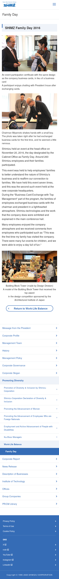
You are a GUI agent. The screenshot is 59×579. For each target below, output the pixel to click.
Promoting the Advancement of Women (22, 408)
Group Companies (11, 496)
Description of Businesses (15, 473)
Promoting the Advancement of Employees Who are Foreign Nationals (27, 417)
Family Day (11, 451)
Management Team (12, 343)
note (5, 549)
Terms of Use (8, 526)
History (5, 350)
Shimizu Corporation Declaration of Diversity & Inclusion (25, 400)
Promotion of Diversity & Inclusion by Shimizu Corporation (25, 389)
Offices (5, 488)
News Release (9, 466)
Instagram (7, 559)
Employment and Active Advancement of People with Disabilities (28, 428)
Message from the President (16, 328)
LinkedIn (6, 564)
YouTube (6, 554)
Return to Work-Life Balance (31, 308)
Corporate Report (11, 458)
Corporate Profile (10, 335)
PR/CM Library (9, 503)
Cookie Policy (9, 531)
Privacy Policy (9, 521)
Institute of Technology (13, 481)
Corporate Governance (13, 365)
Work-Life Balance (13, 444)
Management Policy (12, 358)
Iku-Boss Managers (13, 436)
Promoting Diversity (13, 380)
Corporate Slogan (11, 373)
